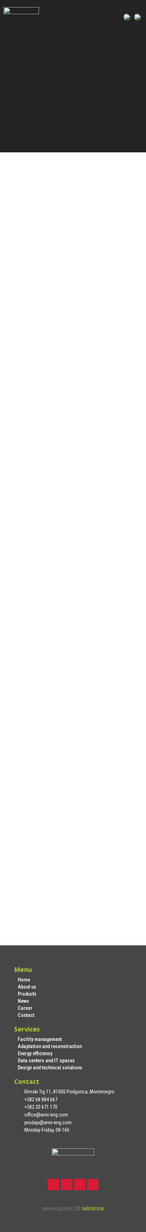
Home (24, 980)
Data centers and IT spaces (46, 1061)
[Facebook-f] (53, 1184)
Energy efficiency (35, 1054)
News (23, 1001)
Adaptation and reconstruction (50, 1046)
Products (27, 994)
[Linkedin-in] (79, 1184)
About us (27, 987)
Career (25, 1008)
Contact (26, 1015)
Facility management (40, 1039)
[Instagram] (66, 1184)
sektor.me (93, 1208)
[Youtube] (93, 1184)
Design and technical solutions (50, 1068)
